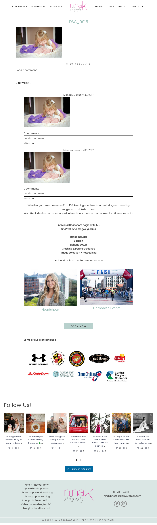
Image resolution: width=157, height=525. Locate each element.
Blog (122, 6)
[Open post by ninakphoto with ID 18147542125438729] (100, 423)
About (99, 6)
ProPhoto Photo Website (98, 520)
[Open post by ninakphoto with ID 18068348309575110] (143, 423)
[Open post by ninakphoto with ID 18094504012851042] (121, 423)
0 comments (78, 64)
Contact (137, 6)
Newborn (25, 83)
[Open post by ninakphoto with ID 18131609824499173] (57, 423)
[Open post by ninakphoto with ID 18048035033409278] (78, 423)
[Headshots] (50, 287)
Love (111, 6)
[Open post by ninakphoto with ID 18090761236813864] (14, 423)
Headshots (50, 309)
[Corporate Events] (106, 287)
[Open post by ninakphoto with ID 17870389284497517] (35, 423)
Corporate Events (107, 308)
